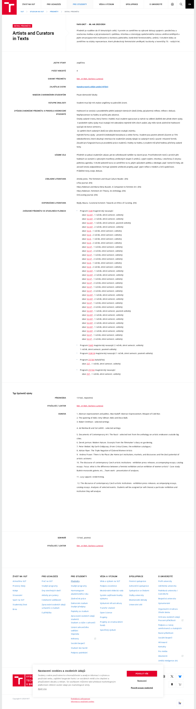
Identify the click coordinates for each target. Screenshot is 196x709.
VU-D (89, 231)
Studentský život (20, 604)
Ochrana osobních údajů (169, 617)
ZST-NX (91, 370)
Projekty (103, 617)
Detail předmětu (72, 12)
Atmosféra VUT (19, 581)
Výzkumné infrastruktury (111, 603)
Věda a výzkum (106, 4)
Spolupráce (132, 4)
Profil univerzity (165, 581)
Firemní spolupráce (137, 581)
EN (190, 4)
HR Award (162, 642)
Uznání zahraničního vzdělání (80, 629)
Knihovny (78, 638)
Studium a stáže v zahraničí (83, 622)
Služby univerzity (136, 595)
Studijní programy (50, 586)
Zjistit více (42, 689)
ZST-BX (91, 359)
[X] (172, 676)
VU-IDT (90, 215)
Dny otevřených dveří (51, 590)
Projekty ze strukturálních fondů (111, 623)
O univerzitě (156, 4)
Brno (15, 609)
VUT (22, 12)
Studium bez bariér (79, 648)
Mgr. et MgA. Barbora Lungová (90, 78)
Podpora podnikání (79, 652)
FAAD (90, 345)
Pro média (162, 651)
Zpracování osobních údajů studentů (83, 617)
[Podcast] (172, 684)
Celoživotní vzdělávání (51, 600)
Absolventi (166, 656)
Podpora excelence (108, 586)
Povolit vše (142, 674)
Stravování (17, 595)
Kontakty (162, 646)
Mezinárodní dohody (138, 600)
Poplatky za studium (80, 611)
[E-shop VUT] (180, 684)
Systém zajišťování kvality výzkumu (111, 597)
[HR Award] (180, 703)
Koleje (15, 590)
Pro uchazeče (54, 4)
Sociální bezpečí (78, 643)
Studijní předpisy (78, 606)
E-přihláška (46, 612)
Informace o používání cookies (82, 701)
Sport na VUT (18, 600)
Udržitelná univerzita (167, 586)
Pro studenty (80, 4)
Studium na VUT (37, 12)
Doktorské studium (79, 603)
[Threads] (164, 676)
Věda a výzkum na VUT (110, 581)
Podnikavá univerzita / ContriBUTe (168, 592)
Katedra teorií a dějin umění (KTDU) (92, 87)
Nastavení (142, 681)
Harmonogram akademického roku (79, 592)
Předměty (54, 12)
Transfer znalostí (107, 608)
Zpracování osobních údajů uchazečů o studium (53, 606)
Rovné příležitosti (165, 633)
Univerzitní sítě (135, 604)
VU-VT (89, 247)
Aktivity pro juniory (50, 595)
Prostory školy (19, 586)
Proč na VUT (47, 581)
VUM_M (91, 353)
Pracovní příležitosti (170, 620)
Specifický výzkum (108, 630)
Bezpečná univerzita (167, 598)
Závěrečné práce (78, 598)
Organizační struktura (168, 609)
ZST (88, 363)
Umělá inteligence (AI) (168, 660)
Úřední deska (164, 612)
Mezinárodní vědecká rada (111, 590)
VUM (90, 211)
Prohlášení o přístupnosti (80, 699)
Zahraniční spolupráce (139, 586)
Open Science (106, 612)
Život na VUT (28, 4)
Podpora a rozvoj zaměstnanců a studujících (170, 627)
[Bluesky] (180, 676)
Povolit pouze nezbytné (142, 688)
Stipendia (75, 634)
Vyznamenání (164, 603)
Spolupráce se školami (139, 590)
